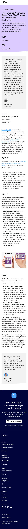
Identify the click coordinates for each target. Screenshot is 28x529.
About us (4, 494)
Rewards (4, 451)
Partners (4, 500)
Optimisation (5, 457)
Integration (5, 481)
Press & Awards (6, 487)
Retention (5, 464)
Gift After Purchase (7, 447)
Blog (3, 484)
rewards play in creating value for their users (14, 163)
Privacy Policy (5, 514)
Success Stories (7, 471)
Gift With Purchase (7, 444)
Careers (4, 497)
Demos (4, 474)
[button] (24, 2)
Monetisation (6, 461)
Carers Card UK (6, 130)
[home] (5, 2)
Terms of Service (6, 517)
